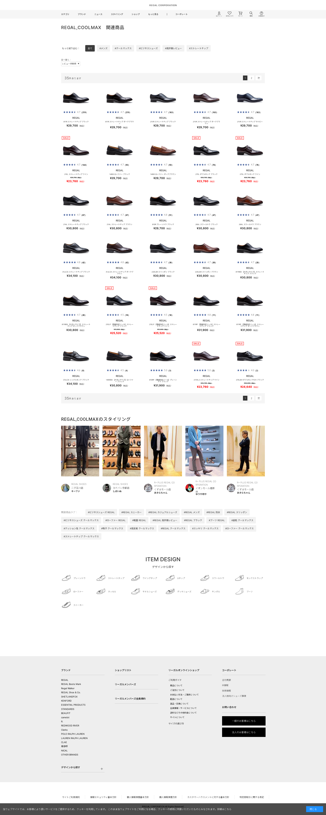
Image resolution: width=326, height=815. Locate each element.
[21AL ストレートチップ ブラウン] (119, 200)
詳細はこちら (224, 809)
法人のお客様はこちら (244, 732)
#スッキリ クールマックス (205, 528)
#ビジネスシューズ (148, 48)
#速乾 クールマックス (242, 520)
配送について (176, 699)
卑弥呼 (64, 746)
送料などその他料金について (183, 712)
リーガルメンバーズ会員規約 (130, 698)
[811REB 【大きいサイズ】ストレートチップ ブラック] (250, 248)
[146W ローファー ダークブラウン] (163, 150)
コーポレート (181, 14)
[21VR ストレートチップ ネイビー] (250, 97)
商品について (176, 685)
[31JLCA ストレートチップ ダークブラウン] (119, 248)
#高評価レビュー (173, 48)
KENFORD (66, 700)
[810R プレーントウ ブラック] (163, 200)
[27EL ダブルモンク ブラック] (206, 150)
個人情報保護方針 (168, 797)
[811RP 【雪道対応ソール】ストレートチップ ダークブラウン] (250, 300)
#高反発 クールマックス (142, 528)
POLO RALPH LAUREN (73, 734)
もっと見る (153, 14)
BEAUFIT (65, 713)
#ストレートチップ (198, 48)
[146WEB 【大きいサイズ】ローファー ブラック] (119, 356)
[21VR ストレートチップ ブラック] (163, 97)
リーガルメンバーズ (125, 684)
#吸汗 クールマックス (112, 528)
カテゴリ (65, 14)
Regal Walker (68, 688)
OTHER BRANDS (69, 754)
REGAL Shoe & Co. (71, 692)
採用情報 (226, 690)
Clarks (64, 729)
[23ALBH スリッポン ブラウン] (206, 248)
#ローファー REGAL (115, 520)
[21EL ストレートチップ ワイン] (76, 150)
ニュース (98, 14)
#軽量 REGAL (139, 520)
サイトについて (177, 717)
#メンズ (103, 48)
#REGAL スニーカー (131, 512)
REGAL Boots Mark (71, 684)
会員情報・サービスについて (183, 708)
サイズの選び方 (176, 723)
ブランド (82, 14)
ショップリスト (123, 670)
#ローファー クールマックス (239, 528)
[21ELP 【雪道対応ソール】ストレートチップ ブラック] (119, 300)
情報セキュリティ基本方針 (103, 797)
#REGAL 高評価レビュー (165, 520)
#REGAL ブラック (193, 520)
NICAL (64, 750)
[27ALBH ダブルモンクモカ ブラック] (250, 356)
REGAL (64, 680)
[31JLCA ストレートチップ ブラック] (76, 248)
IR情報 (225, 685)
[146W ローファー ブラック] (119, 150)
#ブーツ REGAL (217, 520)
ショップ (136, 14)
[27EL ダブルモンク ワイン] (250, 150)
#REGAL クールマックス (173, 528)
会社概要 (226, 680)
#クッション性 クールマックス (79, 528)
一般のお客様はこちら (244, 720)
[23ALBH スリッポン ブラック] (163, 248)
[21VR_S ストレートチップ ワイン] (206, 356)
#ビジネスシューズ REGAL (101, 512)
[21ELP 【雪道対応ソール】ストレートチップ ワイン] (163, 300)
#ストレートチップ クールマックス (81, 536)
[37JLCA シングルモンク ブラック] (76, 356)
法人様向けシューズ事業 (234, 696)
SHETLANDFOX (69, 696)
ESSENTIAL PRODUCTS (73, 704)
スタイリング (117, 14)
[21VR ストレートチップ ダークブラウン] (206, 97)
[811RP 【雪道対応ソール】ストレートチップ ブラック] (206, 300)
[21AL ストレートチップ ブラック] (76, 200)
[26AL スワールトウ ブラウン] (250, 200)
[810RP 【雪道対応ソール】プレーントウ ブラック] (163, 356)
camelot (65, 717)
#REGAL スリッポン (237, 512)
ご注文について (177, 690)
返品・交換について (179, 703)
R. (62, 721)
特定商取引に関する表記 (252, 797)
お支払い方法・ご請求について (184, 694)
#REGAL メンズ (192, 512)
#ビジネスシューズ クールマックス (81, 520)
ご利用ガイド (175, 680)
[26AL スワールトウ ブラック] (206, 200)
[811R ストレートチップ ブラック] (76, 97)
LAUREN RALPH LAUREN (74, 738)
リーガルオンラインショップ (183, 670)
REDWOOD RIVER (70, 725)
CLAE (64, 742)
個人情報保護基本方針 (138, 797)
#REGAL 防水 (213, 512)
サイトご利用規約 (71, 797)
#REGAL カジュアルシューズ (162, 512)
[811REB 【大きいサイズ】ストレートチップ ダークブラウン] (76, 300)
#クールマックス (123, 48)
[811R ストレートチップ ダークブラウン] (119, 97)
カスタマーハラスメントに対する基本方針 (208, 797)
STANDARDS (67, 709)
